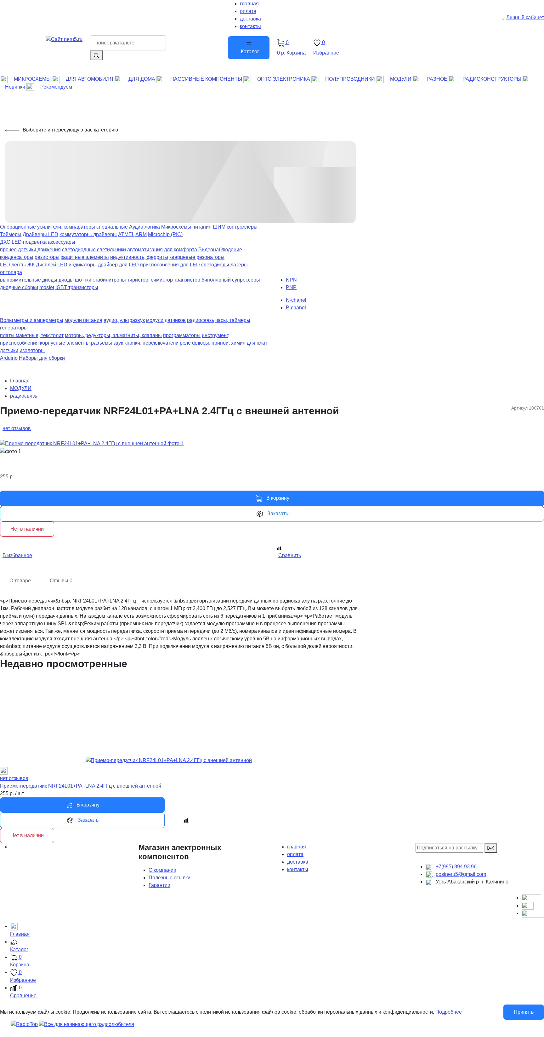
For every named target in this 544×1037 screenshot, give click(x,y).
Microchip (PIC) (165, 234)
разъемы (101, 343)
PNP (291, 287)
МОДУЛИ (20, 388)
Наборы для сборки (42, 358)
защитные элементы (85, 257)
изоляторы (32, 350)
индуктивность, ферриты (139, 257)
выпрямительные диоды (28, 280)
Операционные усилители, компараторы (47, 227)
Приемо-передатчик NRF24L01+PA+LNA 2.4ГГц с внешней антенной (80, 786)
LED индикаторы (77, 264)
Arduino (9, 358)
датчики (9, 350)
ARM (141, 234)
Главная (20, 380)
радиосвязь (200, 320)
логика (152, 227)
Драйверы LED (40, 234)
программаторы (182, 335)
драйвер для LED (118, 264)
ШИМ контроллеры (235, 227)
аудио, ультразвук (124, 320)
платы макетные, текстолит (32, 335)
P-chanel (296, 307)
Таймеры (10, 234)
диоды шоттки (75, 280)
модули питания (83, 320)
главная (296, 846)
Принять (524, 1012)
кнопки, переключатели (151, 343)
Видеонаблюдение (220, 249)
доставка (297, 862)
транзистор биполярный (202, 280)
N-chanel (296, 300)
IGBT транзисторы (76, 287)
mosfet (46, 287)
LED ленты (13, 264)
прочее (8, 249)
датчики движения (39, 249)
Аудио (136, 227)
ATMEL (126, 234)
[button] (277, 946)
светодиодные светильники (94, 249)
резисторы (47, 257)
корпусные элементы (65, 343)
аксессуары (61, 242)
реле (185, 343)
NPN (291, 280)
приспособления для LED (170, 264)
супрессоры (246, 280)
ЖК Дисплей (41, 264)
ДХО (5, 242)
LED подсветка (29, 242)
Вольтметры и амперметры (31, 320)
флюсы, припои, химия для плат (229, 343)
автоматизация (145, 249)
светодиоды (215, 264)
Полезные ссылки (169, 877)
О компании (162, 870)
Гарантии (159, 885)
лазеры (239, 264)
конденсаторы (16, 257)
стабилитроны (109, 280)
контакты (297, 869)
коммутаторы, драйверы (88, 234)
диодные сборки (19, 287)
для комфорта (180, 249)
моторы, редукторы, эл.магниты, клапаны (113, 335)
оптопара (11, 272)
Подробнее (448, 1012)
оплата (295, 854)
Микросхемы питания (186, 227)
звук (118, 343)
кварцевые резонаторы (196, 257)
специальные (112, 227)
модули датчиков (166, 320)
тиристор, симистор (150, 280)
